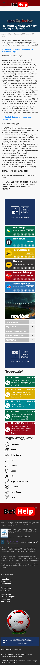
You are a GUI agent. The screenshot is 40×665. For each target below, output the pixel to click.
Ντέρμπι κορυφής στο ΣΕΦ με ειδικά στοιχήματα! (20, 405)
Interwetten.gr (22, 250)
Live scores (16, 654)
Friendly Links (6, 595)
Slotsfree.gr (5, 590)
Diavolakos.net (6, 579)
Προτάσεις (4, 654)
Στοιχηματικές (13, 656)
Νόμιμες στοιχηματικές (17, 331)
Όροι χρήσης (5, 601)
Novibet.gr (19, 238)
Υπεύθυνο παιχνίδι (8, 597)
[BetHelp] (20, 511)
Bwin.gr (17, 261)
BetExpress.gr (6, 581)
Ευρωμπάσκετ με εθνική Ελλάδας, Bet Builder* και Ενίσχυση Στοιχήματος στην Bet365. (22, 416)
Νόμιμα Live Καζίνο (14, 335)
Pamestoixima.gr (23, 272)
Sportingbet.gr (21, 283)
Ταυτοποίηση (12, 322)
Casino (21, 656)
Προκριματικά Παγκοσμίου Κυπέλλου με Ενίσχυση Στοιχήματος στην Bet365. (23, 383)
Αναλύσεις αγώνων (26, 654)
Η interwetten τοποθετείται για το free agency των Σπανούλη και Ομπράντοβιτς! (22, 394)
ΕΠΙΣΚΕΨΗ (30, 231)
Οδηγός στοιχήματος (19, 438)
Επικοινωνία (5, 599)
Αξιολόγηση (11, 340)
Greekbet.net (6, 584)
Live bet (10, 654)
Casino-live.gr (6, 588)
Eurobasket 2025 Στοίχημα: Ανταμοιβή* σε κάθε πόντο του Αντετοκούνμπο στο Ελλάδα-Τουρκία (21, 429)
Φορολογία (11, 326)
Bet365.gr (19, 227)
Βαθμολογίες (4, 656)
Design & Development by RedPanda (11, 649)
